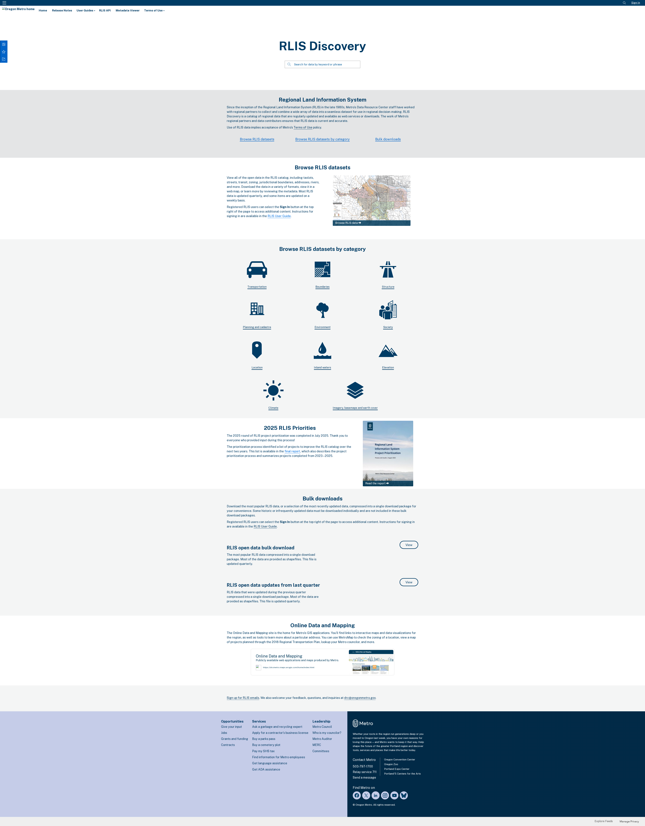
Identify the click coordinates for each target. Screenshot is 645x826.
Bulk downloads (388, 139)
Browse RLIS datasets (257, 139)
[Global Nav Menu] (4, 3)
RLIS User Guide (279, 216)
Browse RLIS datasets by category (322, 139)
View (411, 545)
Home (43, 10)
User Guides (85, 10)
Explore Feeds (604, 821)
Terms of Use (153, 10)
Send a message (364, 777)
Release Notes (62, 10)
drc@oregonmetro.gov (360, 698)
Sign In (635, 2)
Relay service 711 (365, 772)
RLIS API (105, 10)
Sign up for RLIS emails (243, 698)
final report (292, 451)
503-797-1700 (363, 766)
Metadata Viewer (128, 10)
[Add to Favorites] (3, 51)
